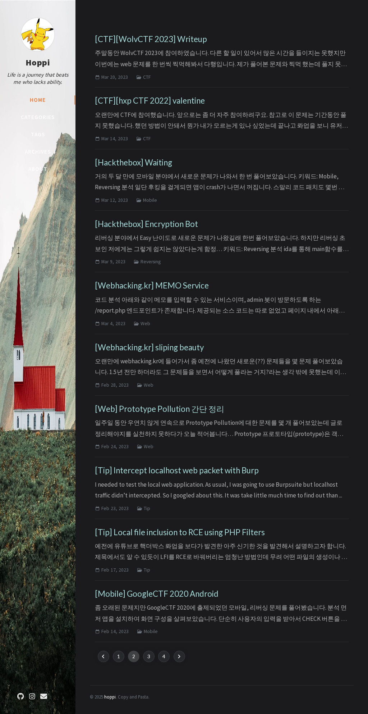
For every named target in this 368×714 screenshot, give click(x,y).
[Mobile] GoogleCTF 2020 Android (156, 594)
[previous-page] (103, 656)
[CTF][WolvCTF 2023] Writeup (151, 39)
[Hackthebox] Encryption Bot (146, 224)
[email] (43, 696)
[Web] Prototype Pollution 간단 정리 (159, 409)
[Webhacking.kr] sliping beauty (149, 347)
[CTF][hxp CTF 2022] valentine (150, 100)
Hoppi (38, 62)
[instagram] (32, 696)
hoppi (110, 697)
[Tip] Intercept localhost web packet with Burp (177, 470)
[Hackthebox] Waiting (133, 162)
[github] (20, 696)
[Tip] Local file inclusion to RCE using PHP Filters (180, 532)
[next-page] (179, 656)
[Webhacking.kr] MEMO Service (152, 285)
